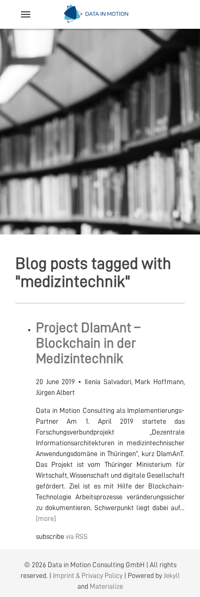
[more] (46, 518)
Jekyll (172, 575)
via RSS (77, 536)
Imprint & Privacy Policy (88, 575)
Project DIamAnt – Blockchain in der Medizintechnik (88, 343)
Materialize (106, 586)
